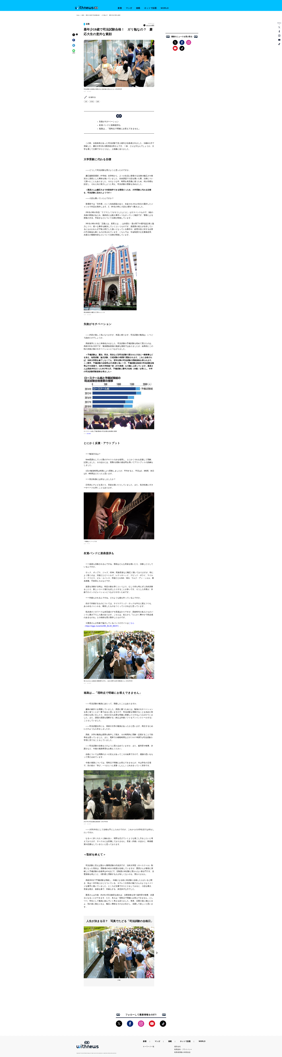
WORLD (165, 8)
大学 (86, 101)
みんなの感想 (150, 25)
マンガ (129, 8)
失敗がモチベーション (109, 121)
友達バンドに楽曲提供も (110, 125)
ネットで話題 (150, 8)
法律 (97, 101)
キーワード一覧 (148, 1046)
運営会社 (177, 1046)
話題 (83, 15)
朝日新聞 (89, 433)
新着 (120, 8)
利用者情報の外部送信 (182, 1052)
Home (78, 15)
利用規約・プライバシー (183, 1049)
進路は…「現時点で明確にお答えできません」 (120, 129)
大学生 (92, 101)
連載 (138, 8)
